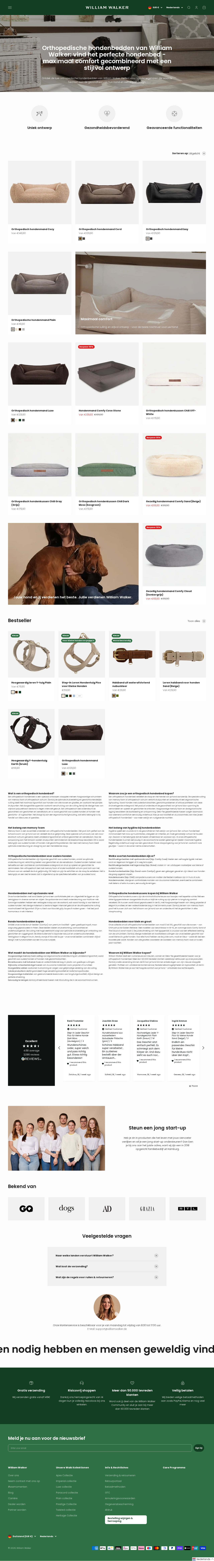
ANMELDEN (107, 817)
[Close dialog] (130, 741)
